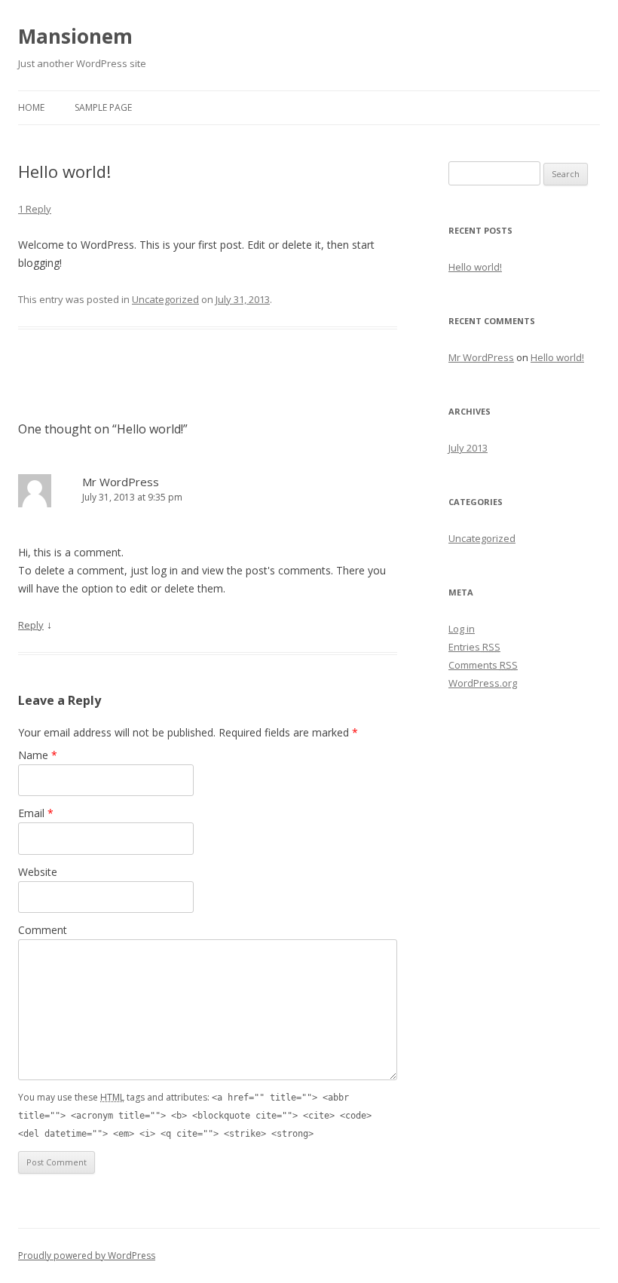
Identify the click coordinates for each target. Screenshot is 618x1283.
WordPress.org (482, 683)
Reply (31, 625)
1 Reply (34, 209)
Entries (474, 647)
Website (37, 872)
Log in (461, 628)
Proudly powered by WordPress (86, 1255)
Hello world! (475, 267)
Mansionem (75, 36)
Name (37, 755)
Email (36, 813)
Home (31, 107)
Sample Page (103, 107)
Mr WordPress (120, 481)
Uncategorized (165, 299)
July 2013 (468, 448)
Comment (42, 930)
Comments (483, 665)
